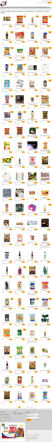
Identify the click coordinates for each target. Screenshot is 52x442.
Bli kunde (20, 409)
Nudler (21, 7)
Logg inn (31, 409)
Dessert (28, 7)
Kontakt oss (34, 409)
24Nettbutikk (27, 440)
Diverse (24, 7)
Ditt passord (28, 416)
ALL (5, 7)
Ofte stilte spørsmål (36, 433)
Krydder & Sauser (16, 7)
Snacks (8, 7)
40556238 (29, 435)
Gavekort (27, 409)
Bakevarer (31, 7)
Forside (2, 7)
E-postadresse (28, 413)
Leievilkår (24, 409)
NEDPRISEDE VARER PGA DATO (38, 7)
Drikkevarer (11, 7)
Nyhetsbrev (31, 433)
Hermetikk (45, 7)
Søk (49, 2)
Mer (48, 7)
